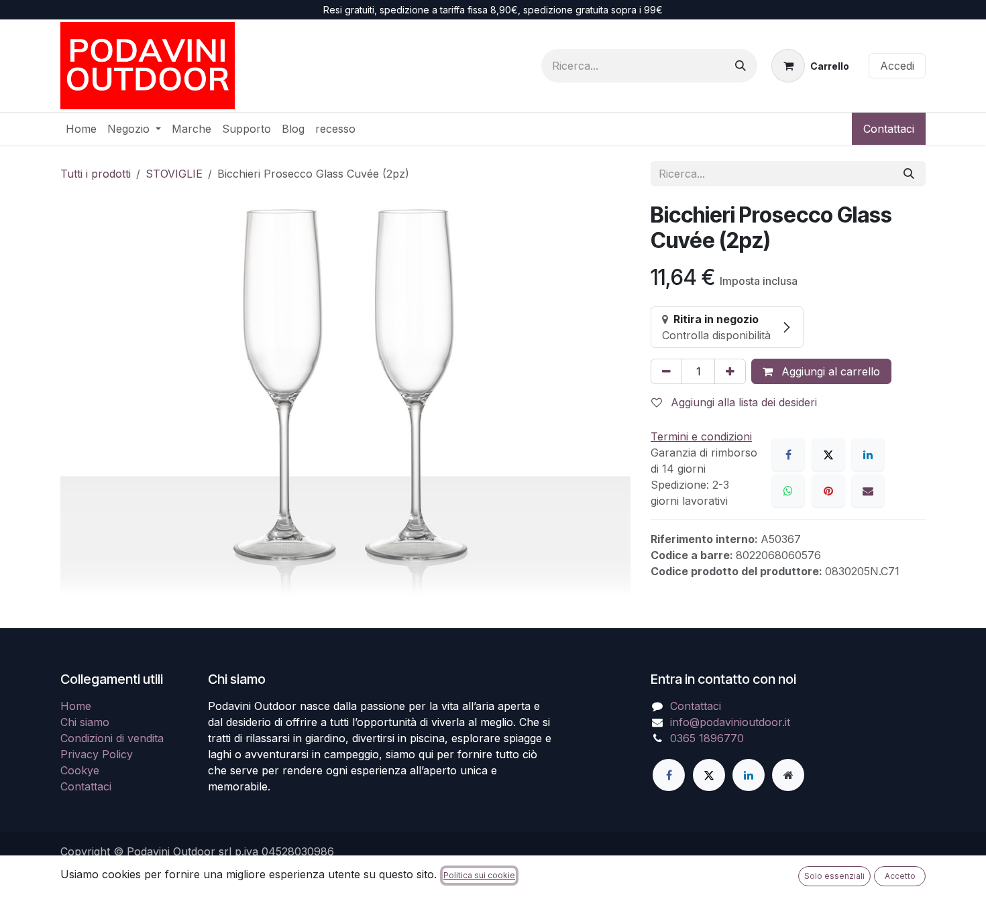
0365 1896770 (707, 738)
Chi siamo (84, 722)
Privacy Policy (96, 754)
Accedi (897, 65)
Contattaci (888, 128)
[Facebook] (788, 454)
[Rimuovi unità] (666, 371)
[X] (828, 454)
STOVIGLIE (174, 173)
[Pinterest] (828, 491)
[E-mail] (868, 491)
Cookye (79, 770)
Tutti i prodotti (95, 173)
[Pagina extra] (788, 775)
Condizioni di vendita (112, 738)
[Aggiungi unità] (730, 371)
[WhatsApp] (788, 491)
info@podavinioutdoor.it (730, 722)
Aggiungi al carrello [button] (829, 371)
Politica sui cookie (479, 875)
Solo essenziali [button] (834, 876)
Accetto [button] (900, 876)
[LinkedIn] (868, 454)
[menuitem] (81, 128)
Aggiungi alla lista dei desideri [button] (742, 402)
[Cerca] (740, 65)
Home (75, 706)
